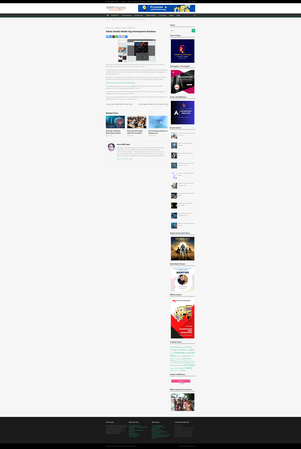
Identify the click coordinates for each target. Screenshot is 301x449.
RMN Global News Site (134, 425)
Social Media (189, 365)
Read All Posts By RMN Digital (124, 159)
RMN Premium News (134, 435)
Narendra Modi (182, 361)
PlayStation (183, 363)
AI (171, 347)
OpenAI (178, 363)
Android (175, 347)
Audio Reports (155, 428)
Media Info (136, 1)
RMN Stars (131, 432)
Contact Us (154, 438)
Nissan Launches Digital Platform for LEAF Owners (120, 104)
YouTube (183, 370)
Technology (180, 368)
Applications (118, 28)
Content (187, 350)
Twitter (188, 368)
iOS (190, 356)
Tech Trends (162, 15)
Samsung (173, 365)
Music (176, 361)
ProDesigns (192, 446)
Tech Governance (127, 15)
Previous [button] (106, 128)
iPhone (172, 359)
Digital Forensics (151, 15)
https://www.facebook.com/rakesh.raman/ (188, 1)
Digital (191, 349)
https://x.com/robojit (192, 1)
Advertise (143, 1)
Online (174, 363)
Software (172, 368)
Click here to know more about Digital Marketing (120, 83)
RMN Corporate (133, 433)
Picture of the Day (156, 433)
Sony (175, 368)
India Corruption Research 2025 (160, 436)
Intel (182, 356)
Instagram (178, 356)
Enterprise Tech (131, 28)
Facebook (179, 352)
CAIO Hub (155, 1)
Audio (178, 15)
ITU (175, 359)
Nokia (171, 362)
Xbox (178, 370)
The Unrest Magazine (157, 425)
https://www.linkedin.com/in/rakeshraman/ (194, 1)
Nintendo (192, 361)
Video (171, 370)
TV (184, 368)
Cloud (182, 349)
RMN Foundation (133, 436)
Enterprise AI (115, 15)
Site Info (130, 1)
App (180, 347)
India (172, 355)
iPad (193, 356)
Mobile (172, 361)
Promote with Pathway (157, 430)
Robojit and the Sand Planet (136, 430)
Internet (186, 356)
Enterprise (124, 28)
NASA (188, 361)
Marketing (180, 359)
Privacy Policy (168, 1)
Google (188, 353)
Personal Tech (139, 15)
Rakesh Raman (190, 363)
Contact (162, 1)
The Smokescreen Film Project (159, 432)
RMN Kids (131, 428)
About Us (123, 1)
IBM (193, 352)
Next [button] (166, 128)
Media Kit (149, 1)
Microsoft (187, 358)
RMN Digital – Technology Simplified (138, 427)
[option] (115, 126)
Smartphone (180, 365)
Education (172, 353)
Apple (183, 347)
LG (177, 359)
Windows (175, 370)
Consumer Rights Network (158, 427)
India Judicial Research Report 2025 (160, 435)
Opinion (171, 15)
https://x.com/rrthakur (190, 1)
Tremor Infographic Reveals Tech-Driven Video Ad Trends (153, 104)
